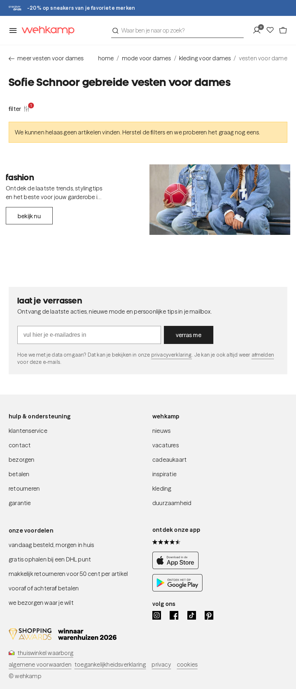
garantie (20, 503)
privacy (161, 664)
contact (20, 445)
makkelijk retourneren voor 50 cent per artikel (68, 573)
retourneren (24, 488)
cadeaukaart (169, 459)
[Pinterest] (209, 615)
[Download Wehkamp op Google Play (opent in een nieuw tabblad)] (177, 589)
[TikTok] (191, 615)
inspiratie (164, 474)
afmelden (263, 355)
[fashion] (219, 199)
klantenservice (28, 430)
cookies (187, 664)
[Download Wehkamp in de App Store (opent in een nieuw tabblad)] (177, 566)
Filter (19, 108)
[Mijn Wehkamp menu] (259, 30)
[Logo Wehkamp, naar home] (45, 30)
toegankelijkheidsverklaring (110, 664)
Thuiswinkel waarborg (45, 652)
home (106, 58)
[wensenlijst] (272, 30)
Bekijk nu (29, 216)
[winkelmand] (283, 30)
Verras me (188, 335)
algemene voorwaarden (40, 664)
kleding (161, 488)
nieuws (161, 430)
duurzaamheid (171, 503)
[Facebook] (174, 615)
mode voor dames (146, 58)
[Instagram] (156, 615)
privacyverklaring (171, 355)
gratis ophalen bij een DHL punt (50, 559)
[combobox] (177, 30)
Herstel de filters (143, 132)
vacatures (165, 445)
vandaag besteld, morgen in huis (51, 544)
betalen (19, 474)
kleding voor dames (205, 58)
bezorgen (22, 459)
